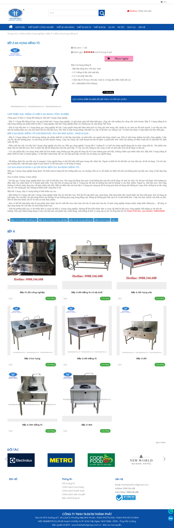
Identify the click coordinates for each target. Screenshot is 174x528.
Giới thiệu (20, 27)
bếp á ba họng (102, 220)
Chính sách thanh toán (73, 490)
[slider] (89, 52)
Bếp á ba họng (32, 358)
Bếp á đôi (141, 358)
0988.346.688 (144, 10)
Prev (6, 459)
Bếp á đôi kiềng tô (87, 358)
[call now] (170, 513)
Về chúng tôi (68, 483)
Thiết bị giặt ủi (84, 27)
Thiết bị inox (100, 27)
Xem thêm (161, 442)
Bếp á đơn (87, 424)
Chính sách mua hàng (73, 486)
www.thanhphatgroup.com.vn (86, 524)
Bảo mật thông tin (71, 497)
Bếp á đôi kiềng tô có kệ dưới (87, 292)
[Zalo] (170, 520)
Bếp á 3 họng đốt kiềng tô (24, 220)
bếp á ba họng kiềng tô (81, 220)
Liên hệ (141, 27)
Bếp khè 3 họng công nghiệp (52, 220)
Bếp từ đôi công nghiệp (32, 292)
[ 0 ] (164, 1)
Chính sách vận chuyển (73, 494)
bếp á (114, 220)
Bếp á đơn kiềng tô (32, 424)
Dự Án (111, 27)
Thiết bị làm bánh (65, 27)
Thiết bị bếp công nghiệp (41, 27)
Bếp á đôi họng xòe (141, 292)
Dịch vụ (131, 27)
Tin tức (121, 27)
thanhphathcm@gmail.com (135, 484)
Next (164, 459)
